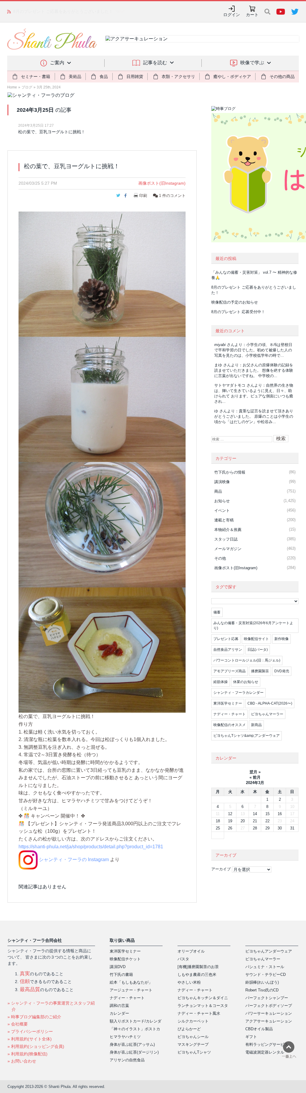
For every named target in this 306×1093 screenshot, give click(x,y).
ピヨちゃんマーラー (267, 714)
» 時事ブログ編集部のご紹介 (34, 1016)
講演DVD (118, 967)
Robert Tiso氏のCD (262, 990)
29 (267, 828)
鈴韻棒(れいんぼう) (262, 982)
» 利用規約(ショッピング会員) (35, 1046)
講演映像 (222, 482)
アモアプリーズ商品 (229, 671)
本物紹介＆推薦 (227, 529)
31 (292, 828)
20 (243, 821)
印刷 (143, 195)
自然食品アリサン (227, 649)
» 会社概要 (17, 1024)
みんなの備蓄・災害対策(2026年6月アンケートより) (253, 625)
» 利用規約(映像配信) (27, 1053)
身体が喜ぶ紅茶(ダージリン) (134, 1052)
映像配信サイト (256, 639)
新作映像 (281, 639)
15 (267, 814)
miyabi (220, 344)
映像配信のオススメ (229, 725)
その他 (220, 558)
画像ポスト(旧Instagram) (162, 183)
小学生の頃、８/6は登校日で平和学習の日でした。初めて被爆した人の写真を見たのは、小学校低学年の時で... (253, 350)
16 (280, 814)
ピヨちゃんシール (193, 1036)
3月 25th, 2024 (49, 87)
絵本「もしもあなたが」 (131, 982)
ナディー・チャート (229, 714)
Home (12, 87)
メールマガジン (227, 548)
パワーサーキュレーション (268, 1013)
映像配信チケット (125, 959)
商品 (218, 491)
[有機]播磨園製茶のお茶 (198, 967)
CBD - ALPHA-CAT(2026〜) (269, 703)
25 (218, 828)
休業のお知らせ (245, 682)
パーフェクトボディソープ (268, 1005)
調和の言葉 (119, 1005)
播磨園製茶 (260, 671)
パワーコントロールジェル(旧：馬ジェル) (246, 660)
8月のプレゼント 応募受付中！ (238, 312)
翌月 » (255, 772)
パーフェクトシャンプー (266, 998)
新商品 (256, 725)
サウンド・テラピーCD (265, 974)
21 (255, 821)
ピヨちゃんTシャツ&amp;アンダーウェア (246, 736)
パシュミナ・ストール (264, 967)
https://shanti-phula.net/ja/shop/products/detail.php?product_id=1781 (91, 846)
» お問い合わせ (21, 1061)
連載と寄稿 (224, 520)
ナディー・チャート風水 (199, 1013)
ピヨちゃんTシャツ (194, 1052)
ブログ (27, 87)
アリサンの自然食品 (127, 1060)
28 (255, 828)
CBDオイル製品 (259, 1029)
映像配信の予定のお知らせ (38, 11)
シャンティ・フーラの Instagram (73, 859)
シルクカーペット (193, 1021)
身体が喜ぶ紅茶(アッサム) (132, 1044)
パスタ (183, 959)
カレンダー (119, 1013)
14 (255, 814)
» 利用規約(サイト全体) (29, 1039)
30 (280, 828)
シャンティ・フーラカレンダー (238, 693)
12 (230, 814)
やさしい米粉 (189, 982)
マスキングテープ (193, 1044)
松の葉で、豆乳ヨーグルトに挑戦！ (51, 131)
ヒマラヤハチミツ (125, 1036)
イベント (222, 510)
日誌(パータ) (257, 649)
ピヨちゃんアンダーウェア (268, 951)
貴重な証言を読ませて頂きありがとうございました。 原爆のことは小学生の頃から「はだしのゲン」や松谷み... (253, 416)
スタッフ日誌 (226, 539)
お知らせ (222, 501)
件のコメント (172, 195)
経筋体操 (220, 682)
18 (218, 821)
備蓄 (217, 612)
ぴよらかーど (189, 1029)
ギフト (251, 1036)
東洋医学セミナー (227, 703)
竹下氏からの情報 (229, 472)
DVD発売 (281, 671)
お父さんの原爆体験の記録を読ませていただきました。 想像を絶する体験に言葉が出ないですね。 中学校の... (253, 370)
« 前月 (255, 777)
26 (230, 828)
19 (230, 821)
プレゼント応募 (225, 639)
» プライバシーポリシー (30, 1031)
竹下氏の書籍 (121, 974)
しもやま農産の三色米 (197, 974)
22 (267, 821)
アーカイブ (221, 869)
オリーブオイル (191, 951)
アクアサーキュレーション (268, 1021)
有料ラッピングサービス (266, 1044)
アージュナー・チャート (131, 990)
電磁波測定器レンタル (264, 1052)
